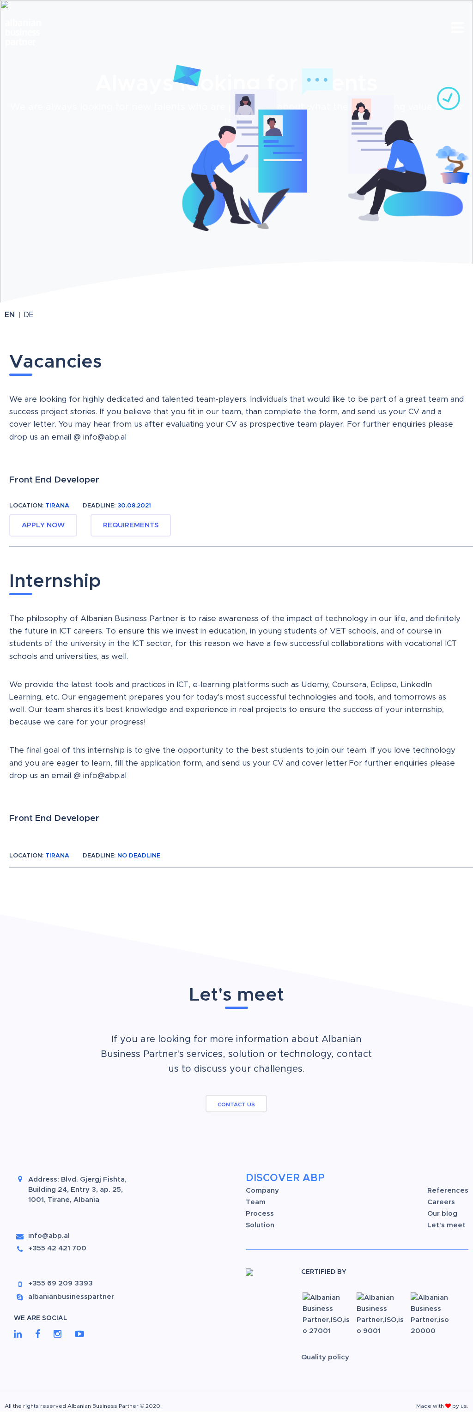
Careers (441, 1202)
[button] (120, 144)
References (447, 1190)
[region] (236, 154)
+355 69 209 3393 (60, 1283)
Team (256, 1202)
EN (11, 315)
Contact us (236, 1104)
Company (262, 1190)
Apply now (43, 525)
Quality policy (325, 1357)
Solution (260, 1225)
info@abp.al (105, 437)
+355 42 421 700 (57, 1248)
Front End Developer (54, 480)
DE (29, 315)
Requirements (130, 525)
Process (260, 1213)
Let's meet (446, 1225)
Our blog (442, 1213)
